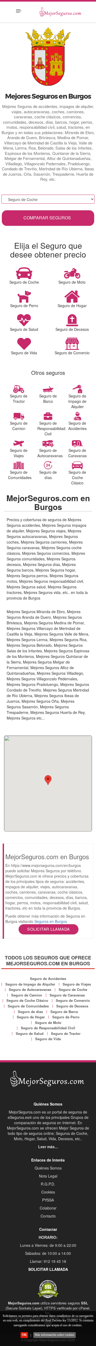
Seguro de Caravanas (67, 995)
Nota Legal (48, 1176)
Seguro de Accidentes (48, 978)
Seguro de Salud (29, 1033)
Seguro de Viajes (77, 984)
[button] (48, 780)
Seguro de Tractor (66, 1033)
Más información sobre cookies (54, 1335)
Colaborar (48, 1208)
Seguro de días (30, 1011)
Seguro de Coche (73, 989)
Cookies (48, 1192)
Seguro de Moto (48, 1022)
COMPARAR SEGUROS (47, 218)
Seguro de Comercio (73, 1000)
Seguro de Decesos (72, 1006)
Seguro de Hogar (31, 1016)
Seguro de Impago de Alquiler (30, 984)
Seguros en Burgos (50, 921)
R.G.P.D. (48, 1184)
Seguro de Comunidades (28, 1006)
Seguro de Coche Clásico (27, 1000)
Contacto (48, 1216)
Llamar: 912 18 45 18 (48, 1261)
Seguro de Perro (65, 1016)
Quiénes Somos (48, 1168)
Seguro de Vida (48, 1038)
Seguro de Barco (64, 1011)
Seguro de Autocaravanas (30, 989)
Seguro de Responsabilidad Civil (48, 1027)
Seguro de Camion (26, 995)
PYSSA (48, 1200)
